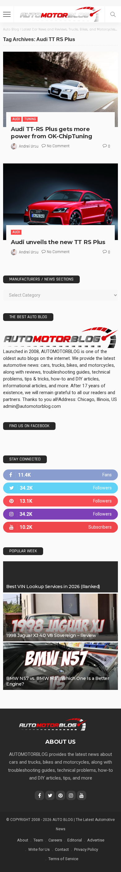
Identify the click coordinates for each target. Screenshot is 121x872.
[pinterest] (60, 501)
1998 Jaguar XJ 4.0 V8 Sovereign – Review (51, 635)
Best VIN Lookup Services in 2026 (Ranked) (53, 586)
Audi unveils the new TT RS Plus (58, 242)
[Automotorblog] (60, 13)
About (22, 840)
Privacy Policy (86, 849)
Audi (16, 119)
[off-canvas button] (7, 14)
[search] (113, 14)
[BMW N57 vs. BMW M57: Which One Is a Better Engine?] (60, 666)
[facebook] (60, 474)
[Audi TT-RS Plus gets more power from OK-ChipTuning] (60, 89)
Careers (55, 840)
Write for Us (39, 849)
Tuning (30, 119)
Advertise (95, 840)
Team (38, 840)
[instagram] (60, 514)
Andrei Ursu (28, 146)
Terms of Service (63, 858)
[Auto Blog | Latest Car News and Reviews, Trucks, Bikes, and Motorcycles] (53, 724)
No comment (58, 146)
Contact (62, 849)
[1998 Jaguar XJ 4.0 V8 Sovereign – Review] (60, 617)
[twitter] (60, 488)
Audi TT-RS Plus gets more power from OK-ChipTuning (51, 132)
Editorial (74, 840)
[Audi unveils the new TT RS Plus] (60, 201)
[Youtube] (60, 527)
